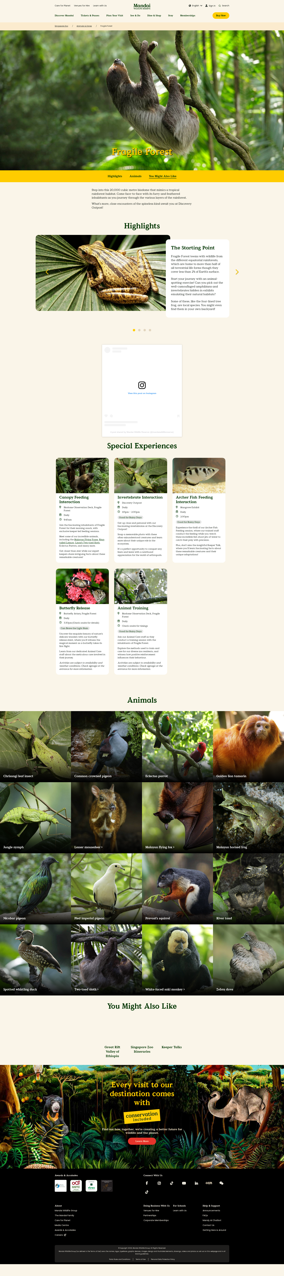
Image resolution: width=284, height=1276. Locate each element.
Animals (136, 176)
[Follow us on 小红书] (209, 1183)
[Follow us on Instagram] (159, 1183)
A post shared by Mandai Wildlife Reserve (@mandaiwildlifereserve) (142, 432)
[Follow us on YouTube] (184, 1183)
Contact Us (208, 1225)
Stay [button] (170, 15)
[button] (195, 5)
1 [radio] (134, 330)
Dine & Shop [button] (154, 15)
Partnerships (149, 1215)
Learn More (142, 1141)
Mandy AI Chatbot (212, 1220)
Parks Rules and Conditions (119, 1259)
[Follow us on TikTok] (171, 1183)
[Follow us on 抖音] (146, 1192)
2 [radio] (139, 330)
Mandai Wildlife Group (66, 1210)
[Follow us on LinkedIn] (196, 1183)
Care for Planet (62, 5)
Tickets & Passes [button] (90, 15)
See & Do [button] (135, 15)
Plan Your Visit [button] (114, 15)
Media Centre (62, 1225)
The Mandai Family (64, 1215)
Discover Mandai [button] (64, 15)
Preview (47, 274)
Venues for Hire (82, 5)
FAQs (205, 1215)
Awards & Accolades (65, 1230)
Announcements (211, 1210)
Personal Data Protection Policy (163, 1259)
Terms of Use (95, 1251)
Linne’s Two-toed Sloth (87, 542)
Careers (59, 1234)
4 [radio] (150, 330)
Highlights (115, 176)
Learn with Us (100, 5)
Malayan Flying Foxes (86, 539)
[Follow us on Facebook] (146, 1183)
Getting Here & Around (214, 1230)
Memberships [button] (187, 15)
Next (237, 274)
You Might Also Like (162, 176)
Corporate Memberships (156, 1220)
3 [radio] (144, 330)
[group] (82, 513)
